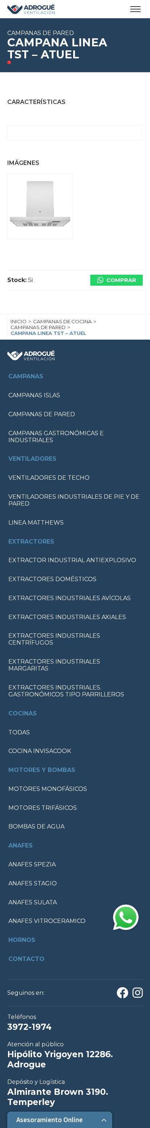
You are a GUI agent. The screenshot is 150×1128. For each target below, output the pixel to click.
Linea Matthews (36, 522)
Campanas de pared (38, 327)
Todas (19, 732)
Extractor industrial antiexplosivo (72, 560)
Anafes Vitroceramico (47, 921)
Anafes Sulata (32, 902)
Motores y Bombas (41, 769)
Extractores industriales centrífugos (54, 639)
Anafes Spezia (32, 864)
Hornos (21, 939)
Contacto (26, 958)
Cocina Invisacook (39, 751)
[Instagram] (138, 995)
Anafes (20, 845)
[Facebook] (122, 995)
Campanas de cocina (62, 321)
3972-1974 (29, 1027)
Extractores (31, 541)
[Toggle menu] (135, 9)
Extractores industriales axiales (67, 617)
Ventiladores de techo (49, 477)
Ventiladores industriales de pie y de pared (73, 500)
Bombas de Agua (36, 826)
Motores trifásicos (42, 807)
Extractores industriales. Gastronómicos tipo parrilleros (66, 691)
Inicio (19, 321)
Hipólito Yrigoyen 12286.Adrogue (60, 1059)
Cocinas (22, 713)
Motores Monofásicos (47, 788)
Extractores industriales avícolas (69, 598)
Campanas (25, 376)
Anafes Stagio (32, 883)
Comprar (121, 280)
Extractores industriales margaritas (54, 665)
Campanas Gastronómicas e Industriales (56, 437)
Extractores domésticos (52, 579)
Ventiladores (32, 458)
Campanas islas (34, 395)
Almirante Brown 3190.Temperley (57, 1097)
